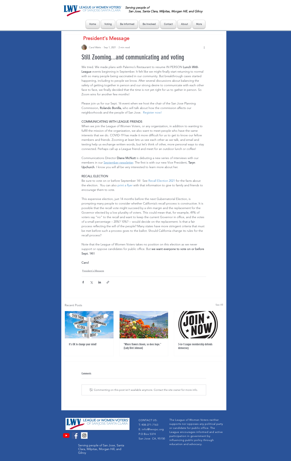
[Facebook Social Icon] (75, 435)
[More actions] (204, 47)
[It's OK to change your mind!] (89, 324)
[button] (108, 24)
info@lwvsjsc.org (153, 429)
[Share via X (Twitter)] (91, 282)
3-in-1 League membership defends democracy (195, 346)
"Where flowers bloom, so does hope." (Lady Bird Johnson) (142, 346)
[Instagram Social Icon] (84, 435)
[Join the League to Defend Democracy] (198, 324)
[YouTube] (66, 435)
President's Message (93, 270)
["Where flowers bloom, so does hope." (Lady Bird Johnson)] (144, 324)
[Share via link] (107, 282)
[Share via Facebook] (83, 282)
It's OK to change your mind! (82, 344)
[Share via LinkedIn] (99, 282)
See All (219, 304)
